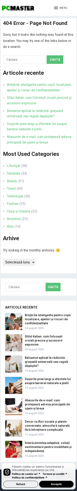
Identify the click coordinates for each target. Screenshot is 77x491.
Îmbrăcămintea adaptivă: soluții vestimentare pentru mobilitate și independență (48, 447)
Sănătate (13, 173)
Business (14, 219)
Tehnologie (15, 196)
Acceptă (56, 484)
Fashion (13, 204)
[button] (61, 8)
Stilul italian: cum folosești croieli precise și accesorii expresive (43, 340)
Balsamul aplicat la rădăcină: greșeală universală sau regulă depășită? (46, 362)
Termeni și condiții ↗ (55, 473)
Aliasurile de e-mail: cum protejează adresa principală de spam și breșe (47, 404)
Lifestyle (13, 166)
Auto (10, 226)
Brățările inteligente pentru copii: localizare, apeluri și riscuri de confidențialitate (48, 319)
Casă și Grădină (18, 211)
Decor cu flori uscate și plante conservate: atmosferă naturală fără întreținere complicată (47, 425)
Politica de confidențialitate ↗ (29, 477)
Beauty (12, 181)
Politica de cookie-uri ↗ (26, 473)
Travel (11, 189)
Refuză (20, 484)
